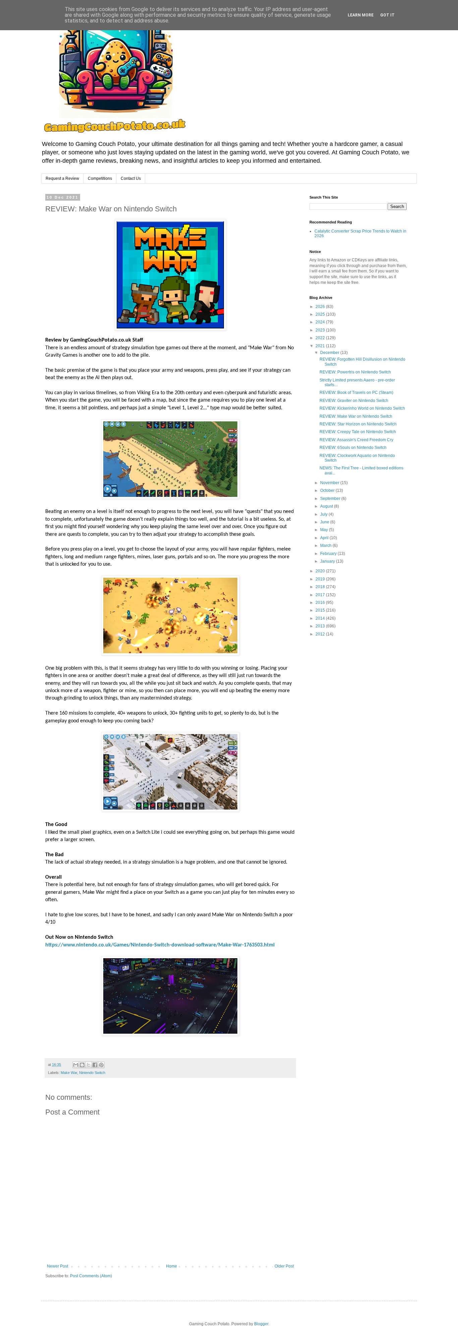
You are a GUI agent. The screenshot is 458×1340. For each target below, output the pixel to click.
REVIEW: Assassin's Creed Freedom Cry (356, 439)
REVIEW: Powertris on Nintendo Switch (355, 372)
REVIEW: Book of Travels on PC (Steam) (356, 392)
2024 (321, 322)
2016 (321, 602)
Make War (69, 1073)
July (324, 514)
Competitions (100, 178)
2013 (321, 626)
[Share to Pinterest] (101, 1065)
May (324, 529)
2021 (321, 346)
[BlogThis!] (82, 1065)
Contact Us (131, 178)
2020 (321, 571)
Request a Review (62, 178)
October (328, 490)
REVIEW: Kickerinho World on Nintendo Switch (362, 408)
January (328, 561)
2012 (321, 634)
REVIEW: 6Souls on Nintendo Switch (353, 447)
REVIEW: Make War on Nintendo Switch (356, 416)
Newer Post (57, 1266)
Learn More (361, 15)
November (330, 482)
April (325, 537)
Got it (387, 15)
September (330, 498)
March (326, 545)
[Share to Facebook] (95, 1065)
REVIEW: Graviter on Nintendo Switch (354, 400)
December (330, 352)
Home (171, 1266)
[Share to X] (88, 1065)
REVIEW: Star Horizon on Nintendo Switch (358, 424)
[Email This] (75, 1065)
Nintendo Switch (92, 1073)
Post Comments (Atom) (91, 1276)
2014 (321, 618)
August (327, 506)
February (329, 553)
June (325, 522)
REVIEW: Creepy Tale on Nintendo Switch (358, 431)
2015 (321, 610)
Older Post (284, 1266)
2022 (321, 338)
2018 (321, 586)
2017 (321, 594)
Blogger (261, 1324)
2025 (321, 314)
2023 (321, 330)
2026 (321, 306)
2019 (321, 579)
